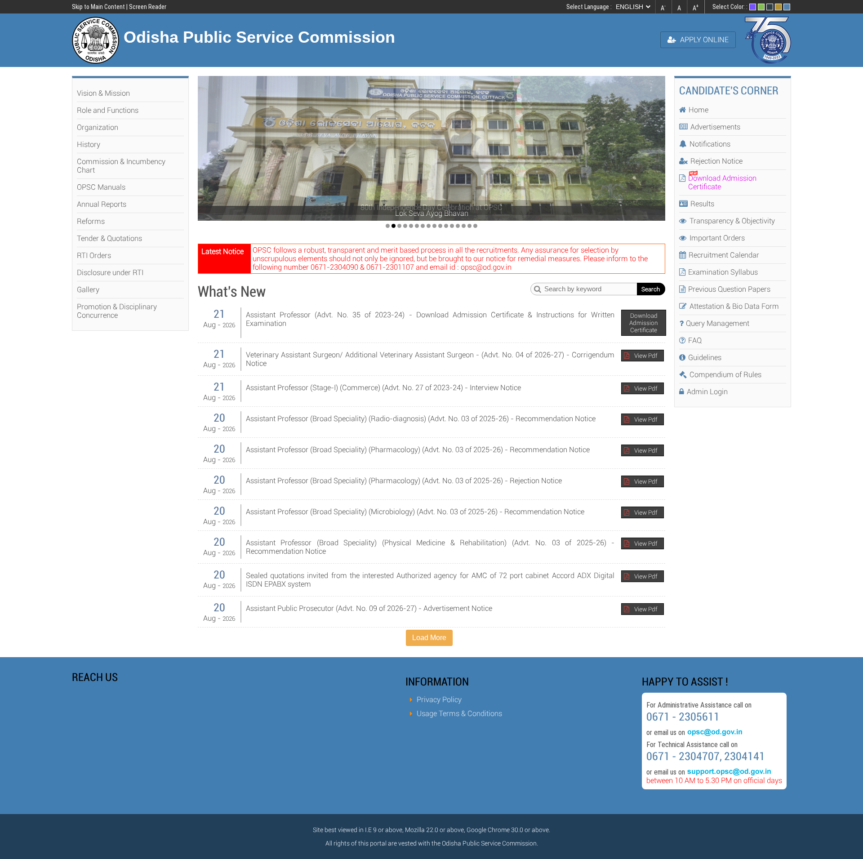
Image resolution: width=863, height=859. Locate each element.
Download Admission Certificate (643, 323)
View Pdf (645, 355)
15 (469, 226)
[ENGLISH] (634, 6)
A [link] (663, 7)
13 (458, 226)
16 (475, 226)
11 (446, 226)
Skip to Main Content (98, 6)
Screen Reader (147, 6)
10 (440, 226)
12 (452, 226)
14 (464, 226)
